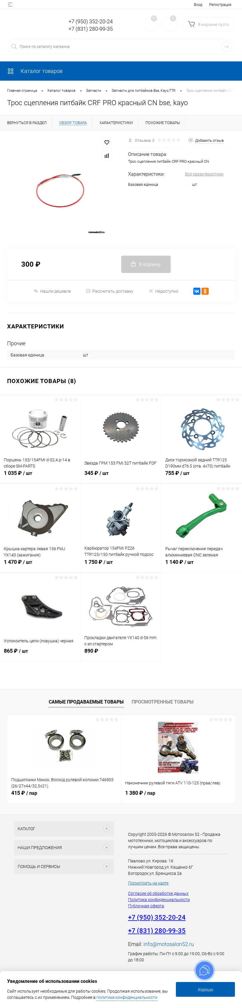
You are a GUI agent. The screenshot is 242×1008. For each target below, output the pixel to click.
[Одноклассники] (205, 291)
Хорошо (205, 989)
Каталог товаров (41, 71)
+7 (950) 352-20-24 (90, 21)
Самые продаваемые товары (86, 702)
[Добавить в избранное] (107, 142)
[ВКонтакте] (196, 291)
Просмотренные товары (163, 702)
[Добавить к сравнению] (107, 155)
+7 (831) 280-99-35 (90, 29)
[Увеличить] (60, 189)
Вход (198, 4)
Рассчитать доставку (112, 291)
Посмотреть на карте (148, 883)
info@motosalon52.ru (168, 944)
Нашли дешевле (55, 291)
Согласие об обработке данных (158, 893)
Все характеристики (204, 174)
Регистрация (220, 4)
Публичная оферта (146, 905)
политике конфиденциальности (127, 997)
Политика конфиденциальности (159, 899)
